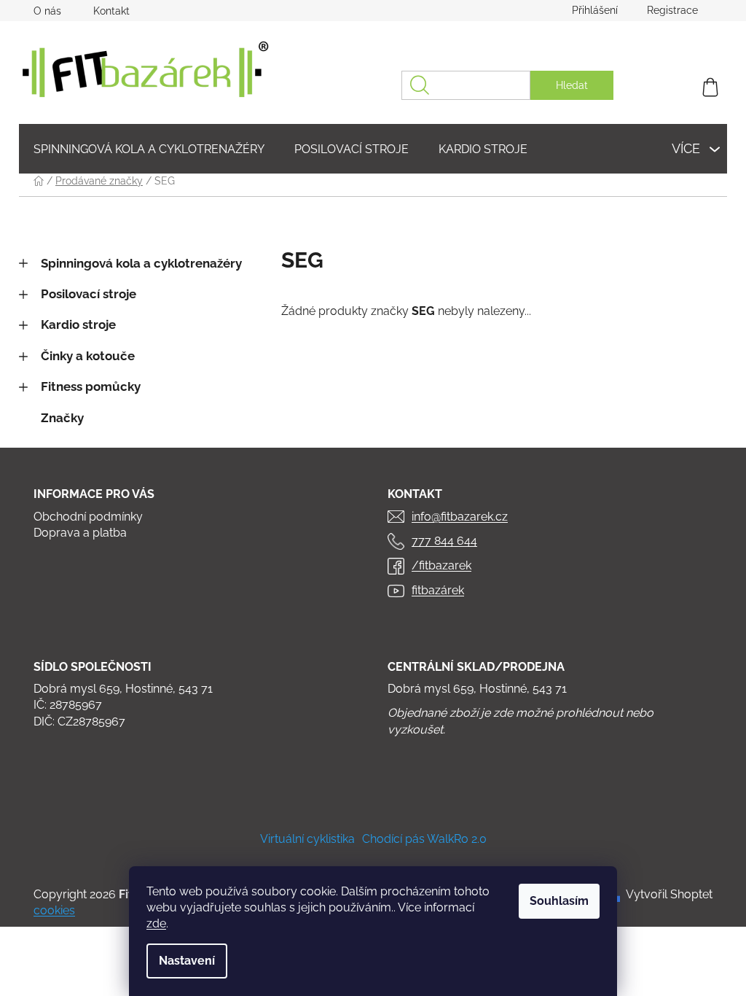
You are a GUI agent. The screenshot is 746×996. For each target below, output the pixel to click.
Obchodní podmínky (88, 517)
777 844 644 (444, 541)
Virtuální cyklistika (307, 839)
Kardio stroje (78, 324)
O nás (47, 11)
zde (156, 923)
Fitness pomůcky (91, 386)
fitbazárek (438, 590)
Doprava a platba (80, 533)
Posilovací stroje (88, 294)
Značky (62, 418)
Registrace (672, 10)
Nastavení (187, 961)
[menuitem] (149, 149)
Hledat (572, 85)
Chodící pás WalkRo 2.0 (424, 839)
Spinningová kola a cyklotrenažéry (141, 263)
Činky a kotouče (88, 356)
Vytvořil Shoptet (669, 894)
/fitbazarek (441, 565)
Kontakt (111, 11)
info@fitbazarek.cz (460, 517)
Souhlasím (559, 901)
